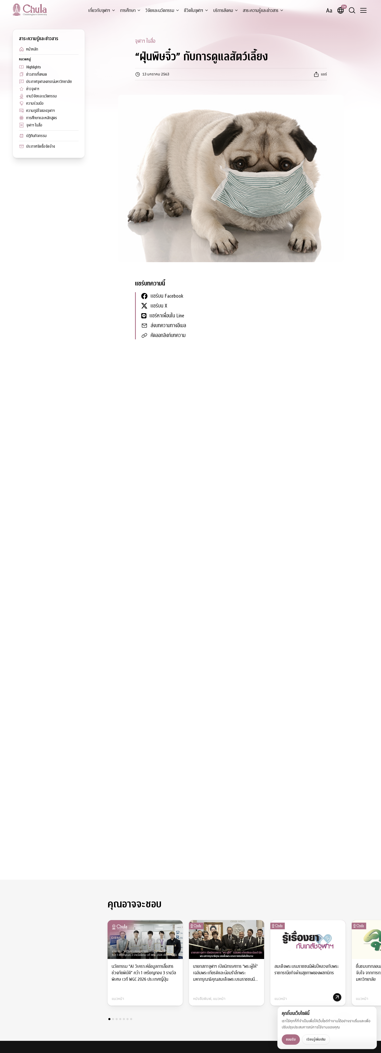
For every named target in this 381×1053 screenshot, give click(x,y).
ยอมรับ (291, 1039)
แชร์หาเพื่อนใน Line (167, 316)
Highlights (33, 67)
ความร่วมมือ (35, 103)
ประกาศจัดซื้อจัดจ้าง (40, 146)
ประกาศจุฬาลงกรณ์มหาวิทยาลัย (49, 81)
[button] (109, 1019)
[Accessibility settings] (329, 10)
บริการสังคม (223, 10)
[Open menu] (363, 10)
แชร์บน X (159, 306)
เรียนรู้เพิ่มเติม (316, 1039)
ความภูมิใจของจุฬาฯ (40, 110)
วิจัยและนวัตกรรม (159, 10)
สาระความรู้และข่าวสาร (260, 10)
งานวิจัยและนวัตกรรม (41, 96)
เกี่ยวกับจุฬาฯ (99, 10)
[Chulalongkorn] (29, 9)
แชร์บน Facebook (167, 296)
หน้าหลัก (32, 49)
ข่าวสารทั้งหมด (36, 74)
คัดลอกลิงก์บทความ (168, 335)
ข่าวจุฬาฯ (32, 89)
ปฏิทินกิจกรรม (36, 135)
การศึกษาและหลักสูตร (41, 118)
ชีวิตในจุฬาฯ (193, 10)
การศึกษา (128, 10)
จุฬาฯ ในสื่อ (34, 125)
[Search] (352, 10)
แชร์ (324, 74)
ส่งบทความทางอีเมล (168, 325)
